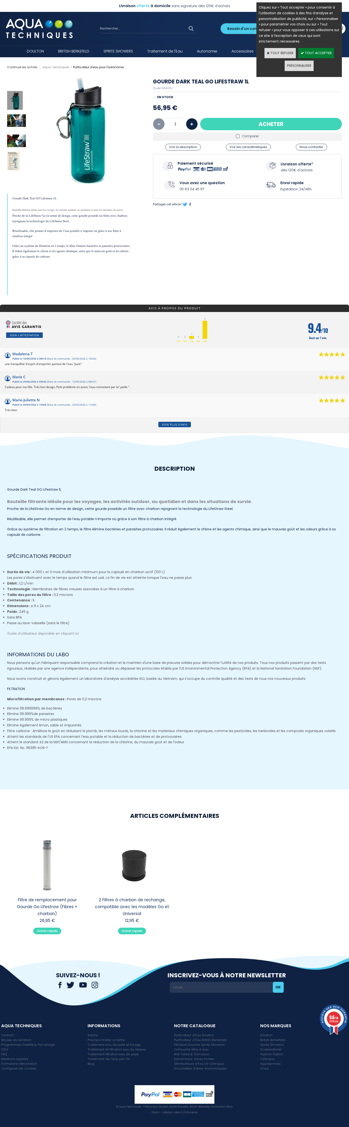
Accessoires (242, 51)
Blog (91, 1063)
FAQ (4, 1054)
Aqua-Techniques (55, 67)
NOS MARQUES (275, 1026)
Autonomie (207, 51)
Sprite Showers (272, 1044)
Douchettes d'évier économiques (200, 1068)
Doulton (266, 1035)
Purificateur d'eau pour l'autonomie (98, 67)
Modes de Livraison (16, 1040)
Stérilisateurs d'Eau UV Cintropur (199, 1063)
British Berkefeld (272, 1040)
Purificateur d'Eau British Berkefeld (200, 1040)
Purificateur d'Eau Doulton (194, 1035)
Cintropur (267, 1059)
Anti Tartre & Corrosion (191, 1054)
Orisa (264, 1068)
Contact (7, 1035)
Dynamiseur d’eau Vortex (194, 1059)
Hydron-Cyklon (271, 1054)
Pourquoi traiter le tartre (106, 1040)
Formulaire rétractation (19, 1063)
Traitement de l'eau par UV (109, 1059)
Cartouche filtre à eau (191, 1049)
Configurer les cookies (18, 1068)
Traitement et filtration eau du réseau (117, 1049)
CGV (4, 1049)
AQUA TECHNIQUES (21, 1026)
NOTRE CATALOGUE (195, 1026)
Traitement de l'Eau (165, 51)
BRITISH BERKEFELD (73, 51)
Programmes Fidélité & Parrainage (28, 1044)
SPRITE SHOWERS (118, 51)
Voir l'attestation (24, 335)
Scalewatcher (271, 1049)
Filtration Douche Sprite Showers (199, 1044)
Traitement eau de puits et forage (114, 1044)
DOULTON (35, 51)
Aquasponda (270, 1063)
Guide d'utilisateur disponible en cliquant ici (43, 633)
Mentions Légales (14, 1059)
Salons (93, 1035)
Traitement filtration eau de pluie (113, 1054)
